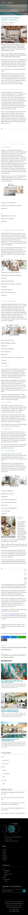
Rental (4, 877)
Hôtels (4, 777)
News (3, 783)
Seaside (4, 860)
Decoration (8, 24)
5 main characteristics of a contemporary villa (10, 739)
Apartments (7, 870)
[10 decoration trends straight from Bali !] (14, 34)
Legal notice (9, 905)
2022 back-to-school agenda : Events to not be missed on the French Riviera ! (13, 803)
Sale (3, 869)
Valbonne (4, 858)
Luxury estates (8, 874)
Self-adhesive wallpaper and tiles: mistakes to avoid (12, 681)
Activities (4, 770)
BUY (6, 208)
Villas (5, 872)
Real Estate (3, 780)
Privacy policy (16, 905)
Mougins (4, 856)
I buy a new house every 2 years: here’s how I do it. (13, 798)
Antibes (4, 850)
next (13, 655)
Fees (20, 905)
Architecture (5, 760)
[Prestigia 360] (6, 2)
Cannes (4, 852)
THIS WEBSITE (11, 615)
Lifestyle (3, 767)
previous (14, 648)
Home (12, 24)
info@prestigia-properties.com (12, 841)
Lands (5, 876)
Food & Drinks (5, 773)
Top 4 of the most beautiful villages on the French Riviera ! (12, 809)
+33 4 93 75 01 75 (8, 839)
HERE (25, 633)
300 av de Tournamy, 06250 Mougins (13, 837)
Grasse (4, 854)
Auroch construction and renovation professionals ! (10, 710)
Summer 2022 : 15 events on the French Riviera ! (13, 814)
